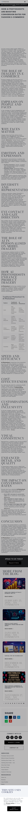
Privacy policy (10, 803)
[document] (14, 406)
